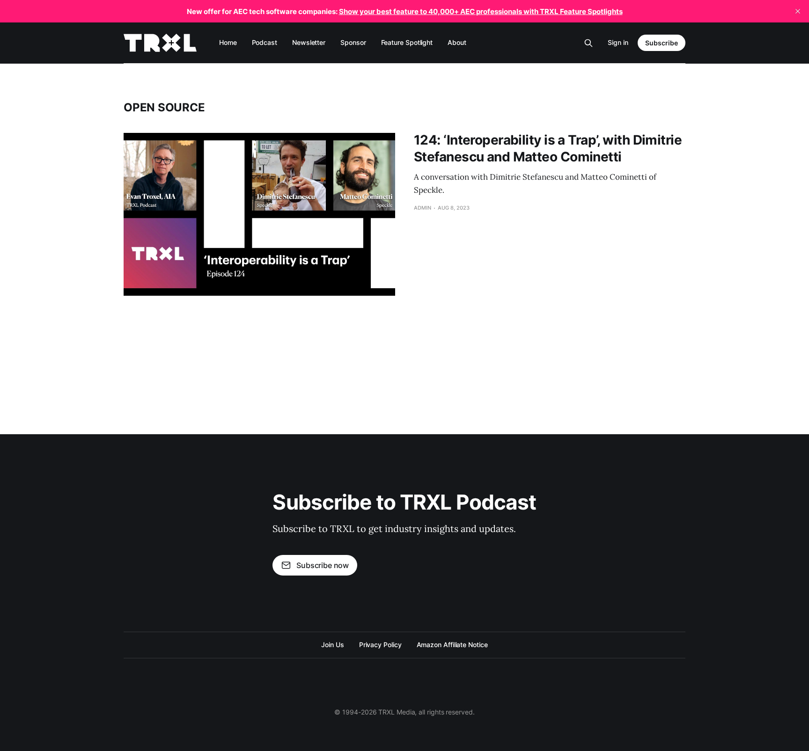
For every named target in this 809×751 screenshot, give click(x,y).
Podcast (264, 42)
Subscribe (661, 43)
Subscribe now (322, 565)
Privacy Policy (380, 645)
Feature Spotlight (407, 42)
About (457, 42)
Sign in (618, 42)
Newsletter (308, 42)
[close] (797, 11)
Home (228, 42)
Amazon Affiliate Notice (452, 645)
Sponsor (353, 42)
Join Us (332, 645)
